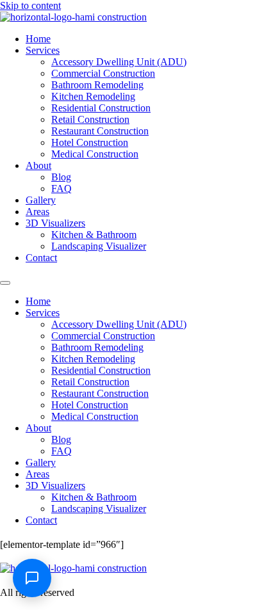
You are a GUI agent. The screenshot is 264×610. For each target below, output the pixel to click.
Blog (61, 177)
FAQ (61, 188)
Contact (41, 257)
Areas (37, 211)
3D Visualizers (55, 223)
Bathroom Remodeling (97, 84)
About (38, 165)
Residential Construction (101, 107)
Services (43, 50)
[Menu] (5, 283)
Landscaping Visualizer (98, 246)
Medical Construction (94, 153)
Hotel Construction (89, 142)
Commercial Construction (103, 73)
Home (38, 38)
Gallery (41, 200)
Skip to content (30, 5)
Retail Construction (90, 119)
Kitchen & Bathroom (93, 234)
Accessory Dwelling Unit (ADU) (118, 61)
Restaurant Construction (100, 130)
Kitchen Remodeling (93, 96)
